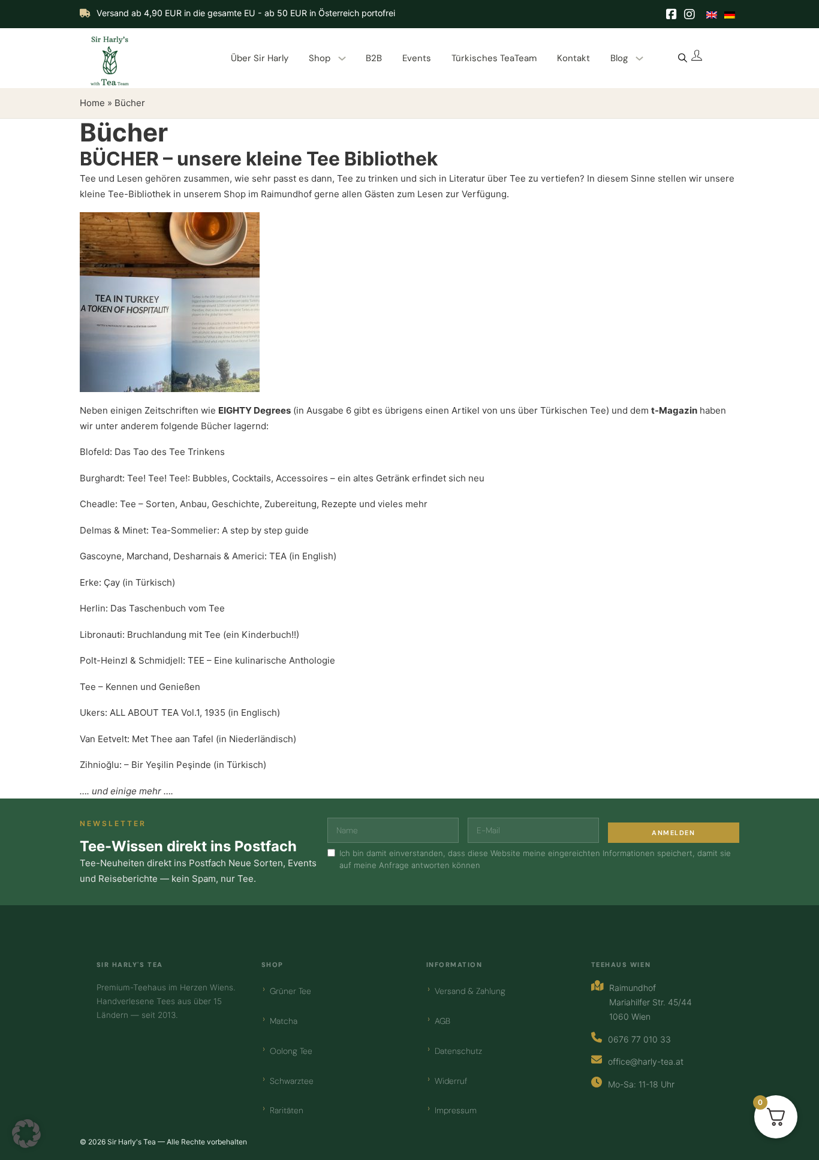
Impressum (456, 1110)
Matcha (283, 1021)
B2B (374, 58)
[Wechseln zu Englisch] (712, 14)
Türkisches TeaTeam (494, 58)
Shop (319, 58)
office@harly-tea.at (645, 1061)
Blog (619, 58)
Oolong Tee (291, 1050)
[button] (26, 1133)
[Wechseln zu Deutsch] (730, 14)
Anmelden (673, 832)
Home (92, 103)
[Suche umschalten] (682, 58)
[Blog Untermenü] (639, 58)
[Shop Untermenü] (342, 58)
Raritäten (286, 1110)
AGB (442, 1021)
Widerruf (451, 1080)
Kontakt (573, 58)
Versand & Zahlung (470, 991)
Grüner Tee (290, 991)
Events (416, 58)
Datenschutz (458, 1050)
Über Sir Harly (259, 58)
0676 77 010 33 (639, 1039)
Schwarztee (292, 1080)
